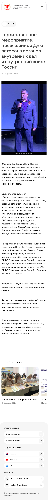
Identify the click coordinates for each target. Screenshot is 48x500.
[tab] (16, 153)
